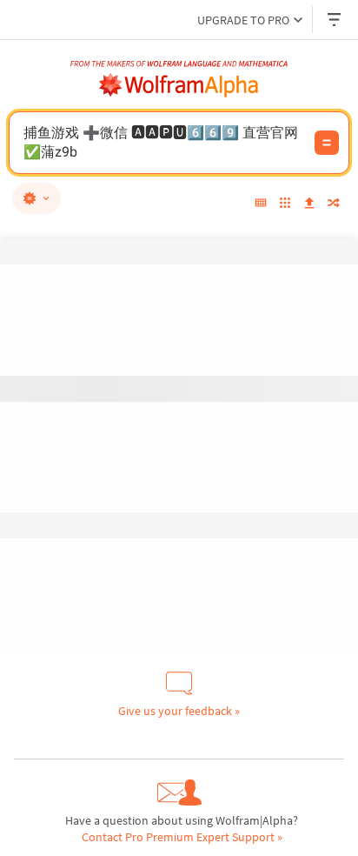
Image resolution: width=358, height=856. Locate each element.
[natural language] (36, 198)
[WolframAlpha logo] (179, 85)
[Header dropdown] (335, 19)
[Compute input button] (327, 142)
